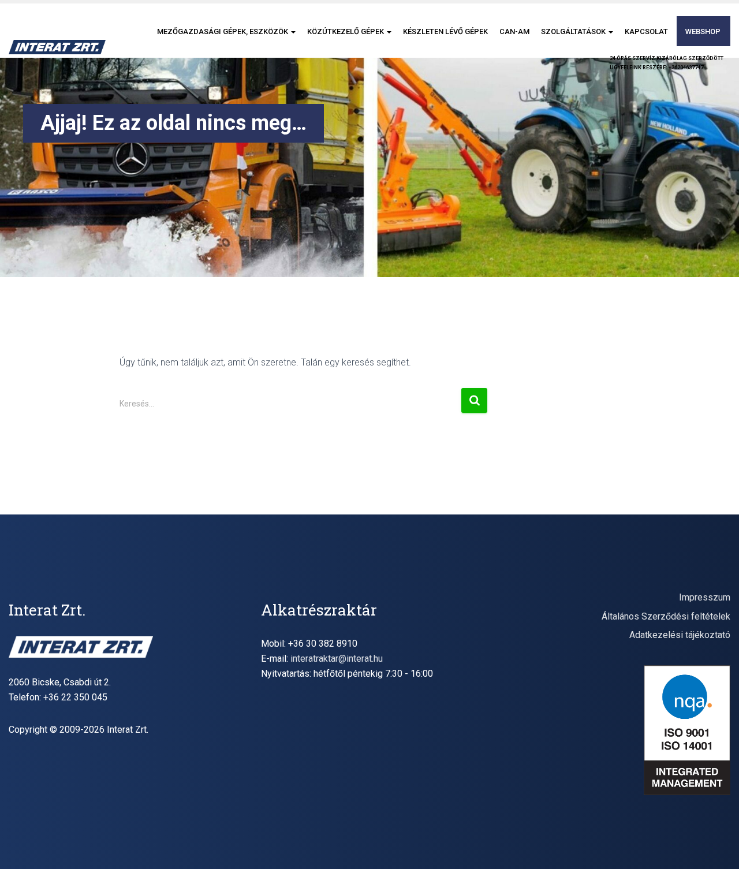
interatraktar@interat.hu (336, 658)
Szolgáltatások (574, 31)
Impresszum (704, 597)
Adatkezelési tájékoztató (679, 634)
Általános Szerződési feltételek (666, 616)
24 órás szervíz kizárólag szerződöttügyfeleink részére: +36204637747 (666, 62)
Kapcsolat (646, 31)
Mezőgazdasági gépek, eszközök (223, 31)
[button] (293, 31)
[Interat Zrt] (57, 47)
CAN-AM (514, 31)
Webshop (703, 31)
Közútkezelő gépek (346, 31)
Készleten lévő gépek (445, 31)
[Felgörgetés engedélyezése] (716, 845)
